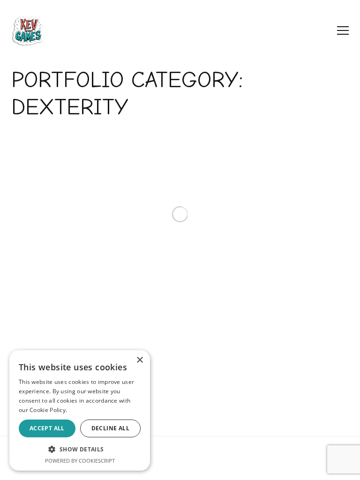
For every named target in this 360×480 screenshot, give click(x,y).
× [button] (139, 360)
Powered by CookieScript (80, 460)
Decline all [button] (110, 428)
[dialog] (79, 410)
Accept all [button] (47, 428)
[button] (80, 449)
